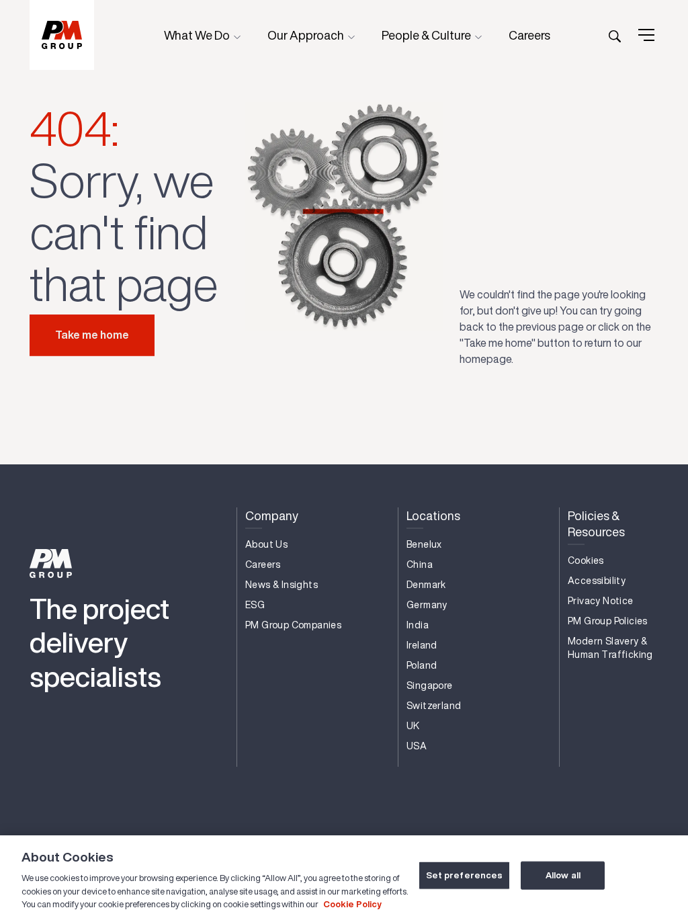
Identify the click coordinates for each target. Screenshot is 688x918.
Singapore (429, 685)
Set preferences (464, 875)
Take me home (92, 335)
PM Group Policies (608, 621)
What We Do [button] (198, 35)
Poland (421, 665)
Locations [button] (433, 515)
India (417, 625)
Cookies (586, 560)
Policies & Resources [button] (596, 523)
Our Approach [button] (306, 35)
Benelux (424, 544)
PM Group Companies (293, 625)
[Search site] (615, 35)
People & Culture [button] (427, 35)
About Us (266, 544)
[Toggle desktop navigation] (646, 35)
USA (416, 746)
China (419, 564)
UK (413, 726)
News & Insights (281, 584)
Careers (529, 35)
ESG (255, 605)
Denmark (426, 584)
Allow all (563, 875)
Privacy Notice (601, 601)
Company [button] (271, 515)
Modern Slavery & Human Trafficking (610, 647)
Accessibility (597, 580)
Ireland (421, 645)
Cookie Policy (352, 904)
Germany (426, 605)
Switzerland (433, 705)
